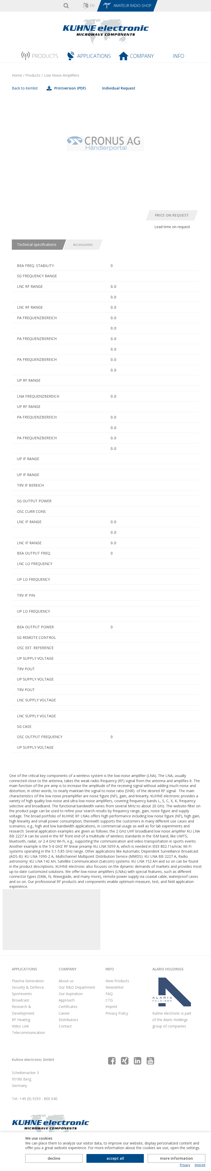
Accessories (83, 244)
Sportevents (22, 993)
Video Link (20, 1026)
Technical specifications (36, 244)
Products (45, 55)
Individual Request (118, 88)
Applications (94, 55)
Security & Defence (28, 987)
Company (142, 55)
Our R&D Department (77, 987)
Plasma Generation (28, 980)
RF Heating (21, 1019)
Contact (65, 1026)
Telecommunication (28, 1032)
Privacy (185, 1165)
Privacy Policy (117, 1013)
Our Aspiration (71, 993)
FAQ (109, 993)
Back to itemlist (25, 88)
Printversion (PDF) (70, 88)
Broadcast (20, 1000)
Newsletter (115, 987)
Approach (67, 1000)
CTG (109, 1000)
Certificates (68, 1006)
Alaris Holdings (167, 969)
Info (178, 55)
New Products (117, 980)
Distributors (68, 1019)
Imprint (111, 1006)
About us (66, 980)
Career (64, 1013)
